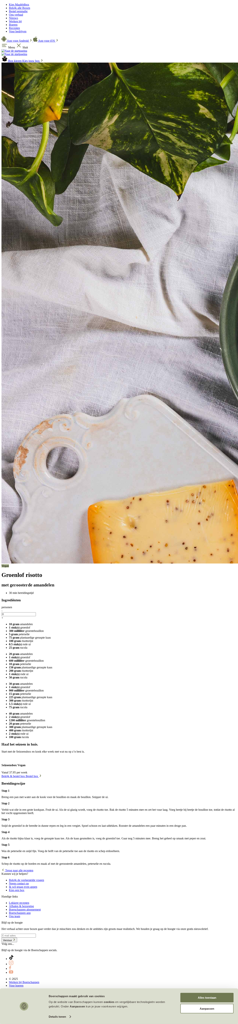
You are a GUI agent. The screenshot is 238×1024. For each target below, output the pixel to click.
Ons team (14, 916)
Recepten (14, 28)
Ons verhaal (16, 14)
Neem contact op (19, 883)
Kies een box (16, 890)
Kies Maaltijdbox (19, 4)
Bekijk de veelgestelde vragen (26, 880)
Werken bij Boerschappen (24, 982)
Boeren (13, 24)
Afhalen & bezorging (21, 906)
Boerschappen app (20, 912)
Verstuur (8, 940)
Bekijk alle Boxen (19, 8)
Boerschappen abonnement (25, 909)
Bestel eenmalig (18, 11)
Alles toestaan (207, 997)
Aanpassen (207, 1008)
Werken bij (15, 21)
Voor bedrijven (17, 31)
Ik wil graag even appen (23, 886)
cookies (109, 1002)
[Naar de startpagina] (14, 50)
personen (6, 607)
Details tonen (57, 1016)
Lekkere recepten (19, 902)
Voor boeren (16, 985)
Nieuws (13, 18)
